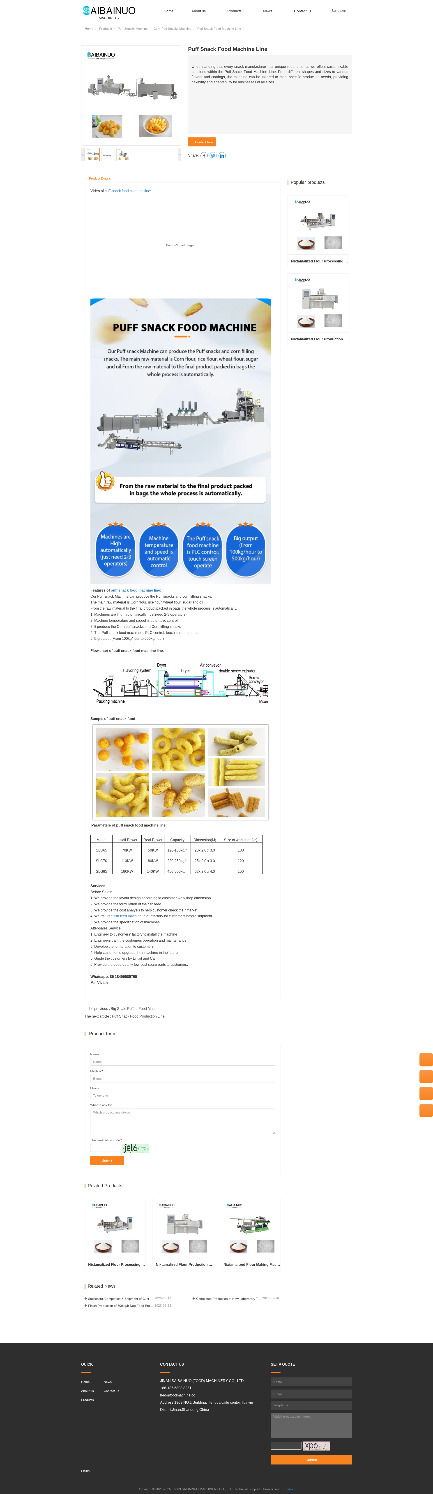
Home (168, 11)
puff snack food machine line (127, 191)
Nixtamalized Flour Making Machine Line (252, 1264)
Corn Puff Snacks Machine (172, 28)
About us (87, 1391)
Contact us (302, 11)
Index (289, 1489)
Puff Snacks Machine (133, 28)
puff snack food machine (132, 590)
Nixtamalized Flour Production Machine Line (184, 1264)
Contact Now (203, 142)
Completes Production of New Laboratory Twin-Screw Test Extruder (229, 1298)
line (157, 590)
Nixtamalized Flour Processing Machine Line (116, 1264)
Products (105, 28)
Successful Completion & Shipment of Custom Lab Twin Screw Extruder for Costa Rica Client (121, 1298)
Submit (107, 1160)
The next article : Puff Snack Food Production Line (125, 1016)
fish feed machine (127, 916)
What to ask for (101, 1105)
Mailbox (95, 1071)
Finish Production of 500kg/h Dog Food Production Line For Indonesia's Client (121, 1305)
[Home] (109, 13)
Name (94, 1054)
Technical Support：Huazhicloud (257, 1489)
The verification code (105, 1140)
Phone (94, 1088)
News (108, 1382)
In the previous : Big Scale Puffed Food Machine (123, 1009)
